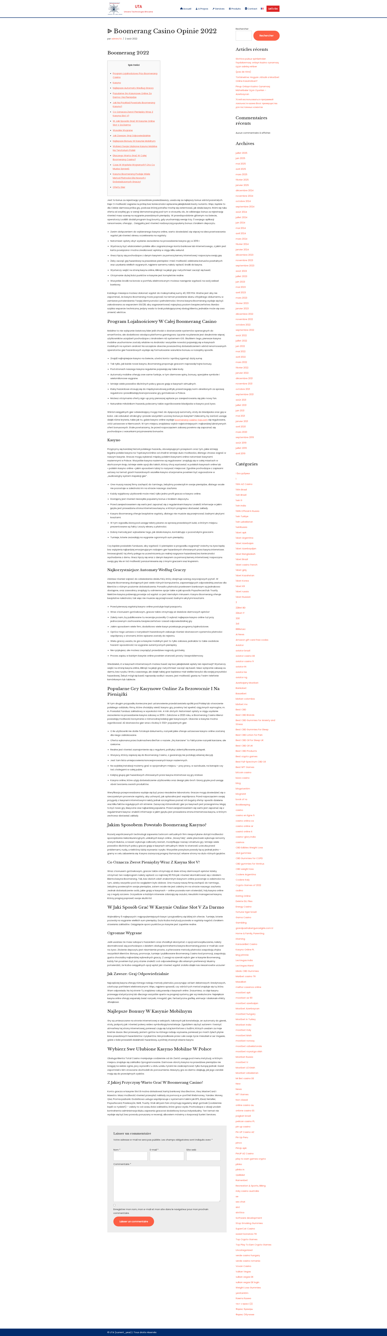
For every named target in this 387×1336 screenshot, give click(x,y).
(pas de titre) (243, 71)
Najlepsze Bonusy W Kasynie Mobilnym (134, 141)
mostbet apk (243, 992)
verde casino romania (248, 1260)
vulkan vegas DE (244, 1276)
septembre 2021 (245, 394)
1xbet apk (241, 532)
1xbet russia (242, 591)
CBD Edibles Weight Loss (249, 847)
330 (238, 618)
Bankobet (241, 688)
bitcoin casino (243, 772)
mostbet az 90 (244, 997)
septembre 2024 (245, 206)
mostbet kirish (244, 1035)
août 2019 (241, 442)
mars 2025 (241, 174)
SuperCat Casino (245, 1228)
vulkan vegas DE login (247, 1282)
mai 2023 (241, 287)
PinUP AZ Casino (245, 1153)
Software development (249, 1217)
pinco (239, 1142)
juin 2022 (240, 346)
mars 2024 (241, 238)
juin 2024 (240, 222)
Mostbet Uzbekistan (247, 1072)
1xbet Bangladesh (245, 554)
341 (237, 623)
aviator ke (241, 672)
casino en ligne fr (245, 815)
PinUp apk (241, 1148)
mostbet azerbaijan (247, 1003)
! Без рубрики (243, 473)
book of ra (241, 799)
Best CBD (241, 709)
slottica (240, 1212)
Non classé (242, 1099)
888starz (241, 629)
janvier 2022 (242, 372)
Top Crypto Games (246, 1239)
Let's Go (273, 8)
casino (239, 810)
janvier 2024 (242, 249)
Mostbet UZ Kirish (245, 1067)
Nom (116, 1149)
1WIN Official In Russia (247, 511)
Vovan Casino (243, 1266)
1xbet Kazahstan (245, 575)
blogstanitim (243, 788)
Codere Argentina (246, 874)
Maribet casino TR (246, 976)
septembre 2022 (245, 330)
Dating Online (243, 895)
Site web (191, 1149)
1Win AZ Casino (244, 484)
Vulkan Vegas (243, 1271)
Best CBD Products (246, 751)
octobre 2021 (243, 389)
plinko (239, 1164)
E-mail (154, 1149)
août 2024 (241, 211)
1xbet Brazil (242, 559)
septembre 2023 (245, 265)
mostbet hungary (245, 1014)
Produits (236, 8)
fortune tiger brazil (246, 911)
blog (238, 783)
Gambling (241, 922)
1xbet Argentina (244, 537)
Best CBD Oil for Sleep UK (250, 740)
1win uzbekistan (244, 521)
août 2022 (241, 335)
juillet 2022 (241, 340)
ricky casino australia (247, 1191)
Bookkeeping (243, 804)
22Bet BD (241, 607)
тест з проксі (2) (244, 1303)
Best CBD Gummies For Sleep (252, 729)
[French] (262, 9)
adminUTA (116, 38)
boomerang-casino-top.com (191, 419)
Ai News (240, 634)
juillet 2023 (241, 276)
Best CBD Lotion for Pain (249, 734)
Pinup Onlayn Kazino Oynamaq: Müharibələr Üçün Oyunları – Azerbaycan (253, 90)
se (237, 1196)
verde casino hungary (248, 1255)
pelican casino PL (245, 1121)
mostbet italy (243, 1030)
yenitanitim (242, 1293)
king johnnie (242, 954)
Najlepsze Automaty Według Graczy (133, 87)
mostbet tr (242, 1062)
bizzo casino (243, 777)
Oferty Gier (119, 187)
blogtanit (241, 793)
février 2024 (242, 244)
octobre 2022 (243, 324)
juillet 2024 (241, 217)
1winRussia (241, 527)
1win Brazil (241, 494)
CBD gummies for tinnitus (250, 863)
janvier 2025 (242, 185)
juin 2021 (240, 410)
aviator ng (241, 677)
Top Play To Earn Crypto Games (253, 1244)
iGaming (240, 938)
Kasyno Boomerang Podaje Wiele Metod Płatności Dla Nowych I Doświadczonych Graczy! (131, 177)
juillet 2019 (241, 448)
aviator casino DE (245, 655)
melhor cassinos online (248, 987)
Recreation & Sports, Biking (251, 1185)
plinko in (240, 1169)
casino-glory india (246, 836)
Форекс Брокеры (244, 1309)
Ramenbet (242, 1180)
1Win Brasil (241, 489)
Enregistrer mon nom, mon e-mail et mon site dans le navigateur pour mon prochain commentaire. (160, 1211)
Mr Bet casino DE (245, 1078)
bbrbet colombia (245, 698)
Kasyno (117, 82)
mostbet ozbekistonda (249, 1046)
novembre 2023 (244, 260)
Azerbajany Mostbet (247, 682)
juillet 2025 (241, 152)
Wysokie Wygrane (123, 130)
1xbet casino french (246, 564)
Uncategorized (244, 1250)
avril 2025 (241, 169)
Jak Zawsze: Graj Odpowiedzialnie (132, 135)
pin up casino (243, 1126)
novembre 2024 (244, 195)
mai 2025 (241, 163)
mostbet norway (245, 1040)
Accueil (187, 8)
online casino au (245, 1105)
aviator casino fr (245, 661)
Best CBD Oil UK (244, 745)
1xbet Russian (243, 596)
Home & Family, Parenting (250, 933)
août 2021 (241, 399)
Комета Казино (243, 1298)
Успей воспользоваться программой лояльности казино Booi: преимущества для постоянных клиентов (256, 103)
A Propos (203, 8)
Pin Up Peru (242, 1137)
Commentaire (122, 1164)
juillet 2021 (241, 405)
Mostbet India (243, 1024)
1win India (241, 505)
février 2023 (242, 303)
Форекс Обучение (245, 1314)
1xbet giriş (241, 570)
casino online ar (244, 826)
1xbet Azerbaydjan (246, 548)
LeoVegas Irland (245, 965)
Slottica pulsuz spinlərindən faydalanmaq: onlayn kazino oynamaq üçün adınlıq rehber (257, 62)
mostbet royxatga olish (249, 1051)
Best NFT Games (245, 767)
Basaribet (241, 693)
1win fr (239, 500)
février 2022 (242, 367)
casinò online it (244, 831)
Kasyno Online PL (245, 949)
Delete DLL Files (244, 901)
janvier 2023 (242, 308)
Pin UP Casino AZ (245, 1132)
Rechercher (242, 28)
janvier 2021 (242, 421)
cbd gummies (243, 853)
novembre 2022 (244, 319)
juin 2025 (240, 158)
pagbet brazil (243, 1115)
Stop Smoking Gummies (249, 1223)
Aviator (240, 645)
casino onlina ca (245, 820)
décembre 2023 (244, 254)
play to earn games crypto (251, 1158)
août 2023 (241, 271)
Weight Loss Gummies (248, 1287)
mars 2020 (241, 432)
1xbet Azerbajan (245, 543)
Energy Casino (244, 906)
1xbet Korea (242, 580)
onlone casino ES (245, 1110)
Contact (252, 8)
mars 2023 (241, 297)
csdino (239, 890)
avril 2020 (241, 426)
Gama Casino (243, 917)
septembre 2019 (245, 437)
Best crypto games (246, 756)
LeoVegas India (244, 960)
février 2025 (242, 179)
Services (219, 8)
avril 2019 (240, 453)
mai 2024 (241, 228)
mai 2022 (241, 351)
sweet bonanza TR (246, 1233)
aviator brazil (243, 650)
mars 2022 (241, 362)
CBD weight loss (245, 869)
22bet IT (240, 612)
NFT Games (242, 1094)
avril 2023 (241, 292)
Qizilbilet (240, 1175)
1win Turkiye (242, 516)
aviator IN (241, 666)
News (239, 1089)
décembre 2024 (245, 190)
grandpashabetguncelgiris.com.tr (254, 928)
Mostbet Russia (244, 1056)
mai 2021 (240, 415)
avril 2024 (241, 233)
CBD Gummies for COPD (249, 858)
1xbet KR (240, 586)
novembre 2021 (244, 383)
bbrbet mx (241, 704)
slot (238, 1207)
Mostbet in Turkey (246, 1019)
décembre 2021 (244, 378)
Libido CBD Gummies (247, 971)
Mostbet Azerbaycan (247, 1008)
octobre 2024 (243, 201)
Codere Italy (243, 879)
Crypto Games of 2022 (248, 885)
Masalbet (241, 981)
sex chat (240, 1201)
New (238, 1083)
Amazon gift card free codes (252, 639)
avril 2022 (241, 356)
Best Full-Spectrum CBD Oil (251, 761)
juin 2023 (240, 281)
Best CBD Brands (245, 715)
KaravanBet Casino (246, 944)
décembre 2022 (244, 313)
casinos (240, 842)
